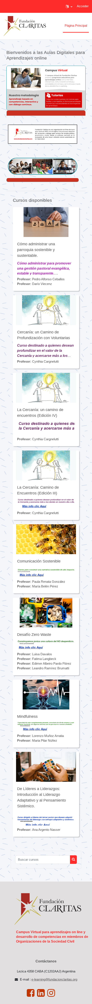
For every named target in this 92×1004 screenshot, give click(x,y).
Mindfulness (27, 716)
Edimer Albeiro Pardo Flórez (51, 663)
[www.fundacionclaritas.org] (42, 134)
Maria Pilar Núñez (44, 740)
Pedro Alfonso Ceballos (48, 279)
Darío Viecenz (42, 284)
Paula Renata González (48, 581)
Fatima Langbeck (44, 659)
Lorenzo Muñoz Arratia (48, 736)
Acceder (83, 6)
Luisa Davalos (42, 654)
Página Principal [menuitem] (76, 25)
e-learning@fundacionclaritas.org (54, 979)
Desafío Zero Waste (34, 634)
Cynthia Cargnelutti (45, 361)
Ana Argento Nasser (46, 829)
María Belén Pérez (45, 586)
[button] (69, 6)
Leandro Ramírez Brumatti (50, 668)
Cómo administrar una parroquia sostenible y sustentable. (36, 250)
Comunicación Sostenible (39, 561)
